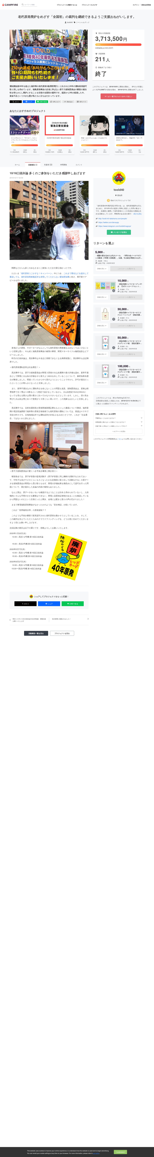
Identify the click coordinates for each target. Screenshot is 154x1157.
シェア (30, 102)
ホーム (17, 164)
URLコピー (56, 102)
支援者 (48, 164)
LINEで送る (43, 102)
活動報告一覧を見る (36, 633)
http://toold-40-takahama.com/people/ (112, 218)
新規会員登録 (146, 5)
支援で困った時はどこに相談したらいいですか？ (111, 426)
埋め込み (70, 102)
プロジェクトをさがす (89, 5)
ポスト (17, 102)
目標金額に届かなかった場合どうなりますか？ (110, 422)
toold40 (70, 22)
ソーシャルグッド (83, 22)
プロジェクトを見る (62, 633)
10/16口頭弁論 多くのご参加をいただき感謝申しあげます (48, 173)
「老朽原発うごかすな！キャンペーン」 (36, 273)
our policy (96, 1153)
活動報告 (32, 164)
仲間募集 (63, 164)
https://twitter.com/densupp (108, 222)
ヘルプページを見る (118, 431)
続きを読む (138, 213)
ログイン (136, 5)
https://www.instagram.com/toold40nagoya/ (114, 226)
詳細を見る (100, 268)
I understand (120, 1152)
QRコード (83, 102)
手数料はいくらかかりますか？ (105, 418)
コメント (79, 164)
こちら (119, 439)
